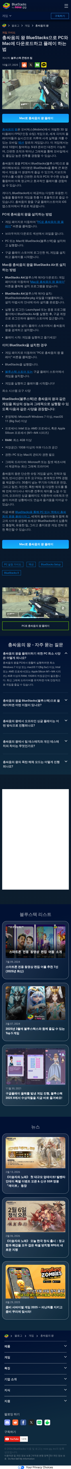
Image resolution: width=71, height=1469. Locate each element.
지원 (7, 1401)
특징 (7, 1368)
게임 (27, 25)
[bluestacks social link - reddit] (15, 1422)
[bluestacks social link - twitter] (31, 1422)
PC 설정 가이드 (12, 564)
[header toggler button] (66, 5)
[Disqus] (35, 839)
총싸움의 (8, 129)
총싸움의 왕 (42, 25)
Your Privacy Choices (39, 1467)
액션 (21, 142)
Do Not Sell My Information (21, 1458)
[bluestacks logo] (14, 6)
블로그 (15, 25)
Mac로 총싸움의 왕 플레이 (47, 282)
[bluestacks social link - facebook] (23, 1422)
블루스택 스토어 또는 (19, 371)
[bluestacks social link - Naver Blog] (39, 1422)
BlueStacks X (11, 572)
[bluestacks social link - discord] (7, 1422)
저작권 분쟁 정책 (40, 1455)
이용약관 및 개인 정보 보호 (17, 1455)
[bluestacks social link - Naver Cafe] (47, 1422)
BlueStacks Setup (51, 564)
